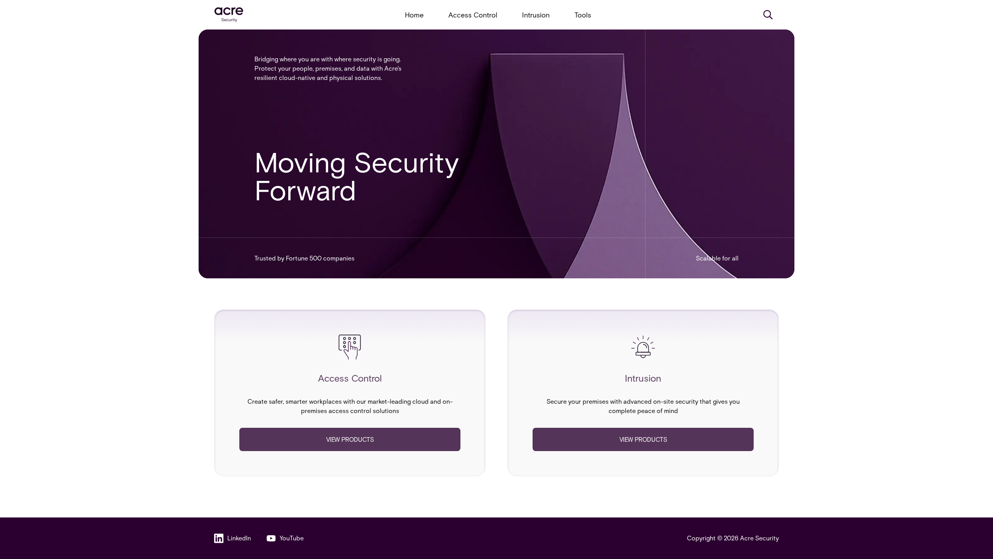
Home (414, 14)
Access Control (472, 14)
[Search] (768, 15)
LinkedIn (239, 538)
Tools (582, 14)
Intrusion (536, 14)
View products (350, 439)
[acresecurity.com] (229, 15)
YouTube (292, 538)
